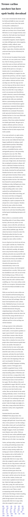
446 (14, 509)
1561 (23, 508)
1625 (3, 508)
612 (11, 509)
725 (15, 506)
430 (22, 509)
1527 (7, 506)
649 (11, 508)
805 (21, 511)
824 (15, 513)
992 (3, 511)
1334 (23, 513)
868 (3, 506)
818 (7, 508)
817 (19, 513)
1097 (3, 515)
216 (7, 511)
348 (19, 506)
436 (19, 508)
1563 (19, 509)
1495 (8, 515)
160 (11, 506)
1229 (11, 513)
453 (15, 508)
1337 (3, 513)
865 (7, 509)
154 (7, 513)
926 (11, 511)
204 (14, 511)
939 (22, 506)
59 (18, 511)
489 (3, 509)
